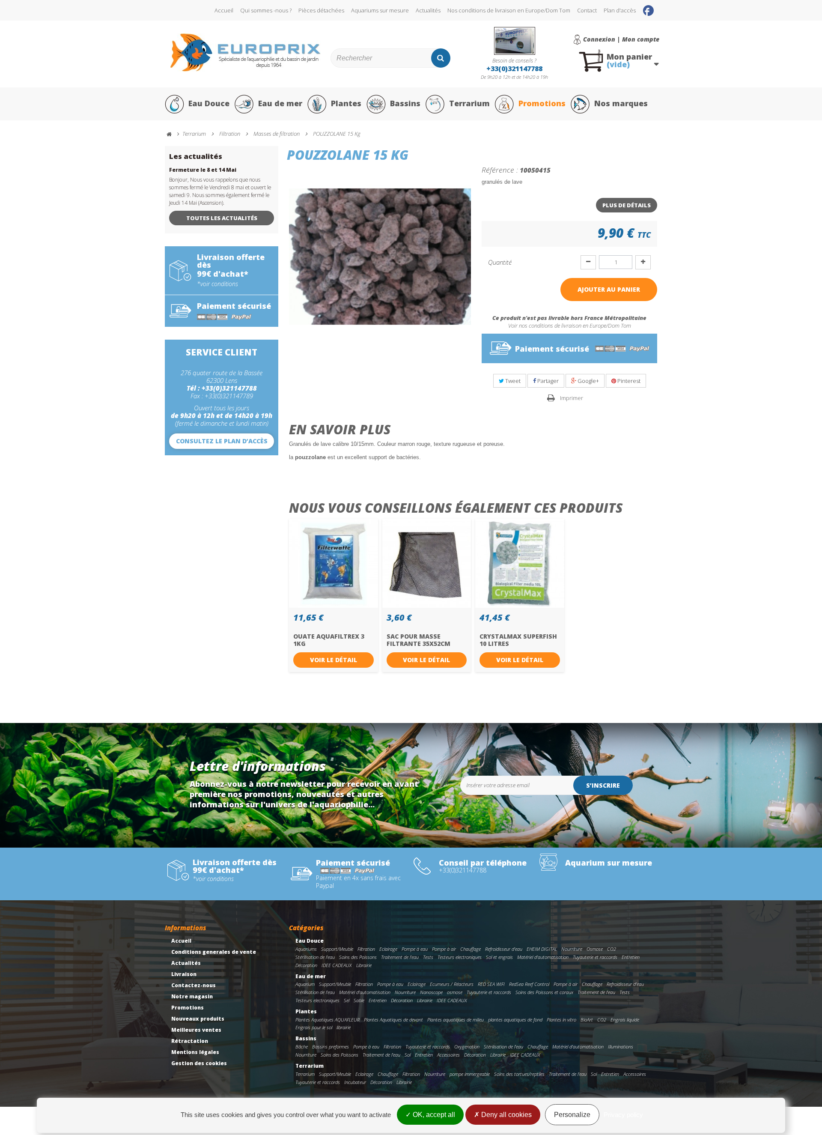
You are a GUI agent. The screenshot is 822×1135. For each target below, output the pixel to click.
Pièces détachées (321, 10)
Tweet (512, 381)
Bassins (405, 103)
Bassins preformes (330, 1046)
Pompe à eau (415, 949)
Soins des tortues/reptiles (519, 1074)
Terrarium (469, 103)
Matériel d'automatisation (543, 957)
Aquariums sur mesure (380, 10)
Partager (547, 381)
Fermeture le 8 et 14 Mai (202, 169)
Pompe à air (444, 949)
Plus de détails (626, 205)
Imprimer (571, 398)
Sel (346, 1000)
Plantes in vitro (561, 1019)
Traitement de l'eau (400, 957)
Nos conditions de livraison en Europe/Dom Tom (508, 10)
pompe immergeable (470, 1074)
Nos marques (621, 103)
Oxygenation (467, 1046)
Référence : (500, 169)
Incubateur (355, 1082)
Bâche (301, 1046)
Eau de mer (280, 103)
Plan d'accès (620, 10)
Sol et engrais (499, 957)
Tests (428, 957)
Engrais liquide (625, 1019)
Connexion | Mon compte (621, 39)
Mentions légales (195, 1052)
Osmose (595, 949)
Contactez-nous (193, 985)
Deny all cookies (506, 1114)
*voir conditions (217, 284)
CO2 (611, 949)
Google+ (587, 381)
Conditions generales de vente (213, 952)
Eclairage (388, 949)
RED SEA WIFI (491, 984)
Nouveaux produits (197, 1018)
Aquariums (306, 949)
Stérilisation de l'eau (315, 957)
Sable (359, 1000)
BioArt (587, 1019)
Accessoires (448, 1054)
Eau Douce (208, 103)
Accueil (223, 10)
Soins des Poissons (358, 957)
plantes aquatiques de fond (515, 1019)
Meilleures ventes (196, 1029)
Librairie (364, 965)
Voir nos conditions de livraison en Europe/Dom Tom (569, 325)
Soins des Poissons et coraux (544, 992)
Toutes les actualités (221, 218)
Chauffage (470, 949)
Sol (408, 1054)
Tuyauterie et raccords (595, 957)
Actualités (428, 10)
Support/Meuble (337, 949)
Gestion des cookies (199, 1063)
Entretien (631, 957)
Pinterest (628, 381)
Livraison (184, 974)
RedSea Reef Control (529, 984)
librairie (344, 1027)
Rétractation (189, 1041)
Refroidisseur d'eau (503, 949)
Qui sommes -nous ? (266, 10)
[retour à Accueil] (173, 134)
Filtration (366, 949)
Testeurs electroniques (460, 957)
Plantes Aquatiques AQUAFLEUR (327, 1019)
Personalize (572, 1114)
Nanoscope (431, 992)
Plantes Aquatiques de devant (393, 1019)
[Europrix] (245, 52)
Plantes (346, 103)
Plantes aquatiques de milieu (455, 1019)
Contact (587, 10)
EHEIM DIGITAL (542, 949)
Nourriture (571, 949)
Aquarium (305, 984)
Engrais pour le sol (313, 1027)
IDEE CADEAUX (337, 965)
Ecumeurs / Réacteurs (452, 984)
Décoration (306, 965)
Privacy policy (623, 1114)
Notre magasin (192, 996)
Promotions (542, 103)
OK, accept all (433, 1114)
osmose (454, 992)
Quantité (500, 262)
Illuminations (620, 1046)
